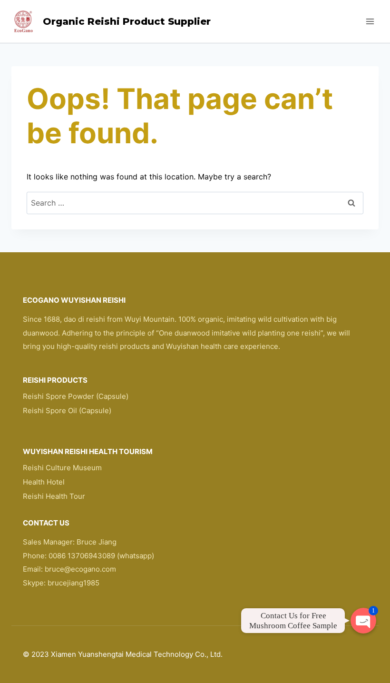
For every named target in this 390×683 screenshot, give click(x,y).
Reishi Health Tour (54, 496)
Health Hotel (44, 481)
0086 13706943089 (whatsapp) (101, 555)
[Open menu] (370, 21)
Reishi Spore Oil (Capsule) (67, 410)
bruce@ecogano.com (80, 569)
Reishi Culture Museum (62, 467)
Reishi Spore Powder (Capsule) (75, 396)
